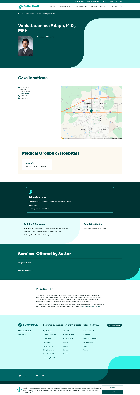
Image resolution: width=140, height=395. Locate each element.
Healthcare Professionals (90, 338)
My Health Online (79, 1)
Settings (112, 387)
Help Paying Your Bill (49, 358)
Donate (104, 1)
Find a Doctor (47, 338)
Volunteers (86, 350)
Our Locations (47, 342)
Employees (86, 334)
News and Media (89, 342)
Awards (65, 342)
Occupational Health (24, 263)
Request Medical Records (50, 354)
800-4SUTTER (24, 330)
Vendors (85, 346)
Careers (111, 1)
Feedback (119, 138)
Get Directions (24, 93)
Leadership (66, 350)
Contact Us (119, 1)
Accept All (112, 392)
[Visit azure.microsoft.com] (66, 138)
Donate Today (114, 325)
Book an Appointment (93, 1)
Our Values (66, 354)
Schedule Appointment (49, 334)
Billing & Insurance (48, 350)
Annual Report (68, 338)
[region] (91, 112)
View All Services (24, 270)
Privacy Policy (29, 392)
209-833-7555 (24, 96)
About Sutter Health (68, 334)
